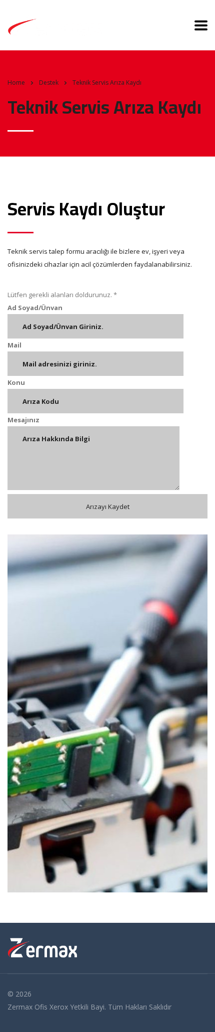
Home (16, 82)
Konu (16, 382)
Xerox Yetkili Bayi (77, 1007)
